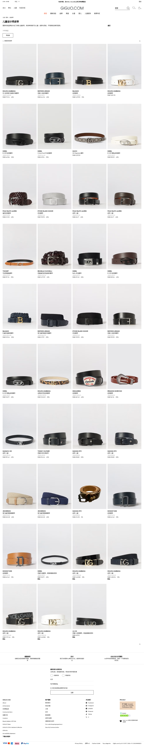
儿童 (15, 8)
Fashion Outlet (96, 743)
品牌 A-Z (87, 743)
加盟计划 (5, 715)
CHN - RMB (6, 1)
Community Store (7, 712)
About (4, 703)
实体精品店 (6, 709)
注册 (72, 692)
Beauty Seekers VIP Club (9, 721)
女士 (4, 8)
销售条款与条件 (49, 721)
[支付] (17, 743)
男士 (9, 8)
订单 (46, 709)
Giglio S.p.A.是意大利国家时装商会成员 (130, 721)
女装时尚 (56, 675)
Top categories (107, 743)
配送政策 (47, 715)
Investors (5, 718)
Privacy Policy (79, 743)
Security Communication (52, 727)
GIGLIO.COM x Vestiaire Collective (12, 727)
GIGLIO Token (7, 724)
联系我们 (47, 703)
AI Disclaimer (6, 706)
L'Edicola (5, 730)
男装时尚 (67, 675)
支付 (46, 712)
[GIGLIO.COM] (72, 8)
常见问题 (47, 706)
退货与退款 (48, 718)
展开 (109, 25)
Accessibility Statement (9, 733)
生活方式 (22, 8)
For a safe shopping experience (53, 724)
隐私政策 (59, 688)
